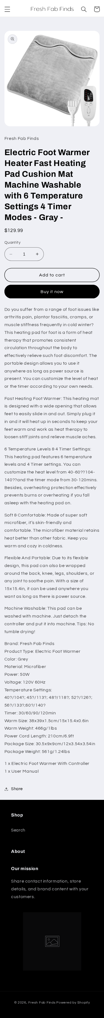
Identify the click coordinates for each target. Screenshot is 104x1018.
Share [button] (17, 789)
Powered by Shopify (73, 1002)
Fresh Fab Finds (41, 1002)
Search (18, 830)
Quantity (12, 243)
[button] (7, 9)
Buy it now (52, 291)
